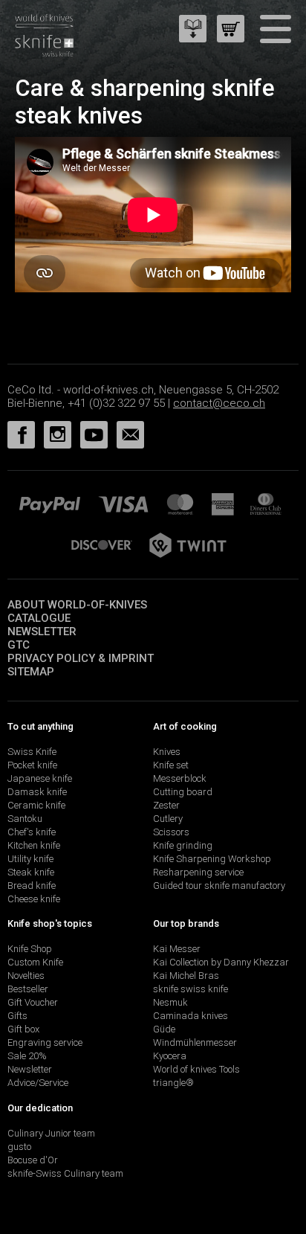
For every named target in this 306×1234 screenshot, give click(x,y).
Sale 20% (27, 1055)
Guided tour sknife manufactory (219, 885)
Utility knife (30, 858)
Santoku (24, 818)
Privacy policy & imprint (80, 658)
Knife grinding (182, 845)
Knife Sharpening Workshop (212, 858)
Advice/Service (37, 1082)
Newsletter (41, 631)
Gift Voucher (32, 1002)
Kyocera (169, 1055)
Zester (166, 805)
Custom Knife (35, 962)
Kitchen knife (33, 845)
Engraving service (44, 1042)
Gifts (17, 1015)
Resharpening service (198, 872)
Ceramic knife (36, 805)
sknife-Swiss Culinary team (65, 1173)
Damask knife (37, 791)
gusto (19, 1146)
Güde (164, 1029)
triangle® (173, 1082)
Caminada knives (190, 1015)
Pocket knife (32, 765)
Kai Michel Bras (186, 975)
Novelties (26, 975)
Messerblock (179, 778)
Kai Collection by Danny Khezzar (221, 962)
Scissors (171, 832)
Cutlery (168, 818)
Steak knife (30, 872)
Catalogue (39, 618)
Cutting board (182, 791)
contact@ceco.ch (219, 403)
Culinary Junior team (51, 1133)
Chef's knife (31, 832)
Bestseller (27, 988)
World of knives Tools (196, 1069)
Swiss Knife (31, 751)
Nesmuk (170, 1002)
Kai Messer (177, 948)
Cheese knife (33, 898)
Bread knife (31, 885)
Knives (166, 751)
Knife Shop (29, 948)
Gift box (23, 1029)
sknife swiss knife (190, 988)
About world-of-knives (77, 604)
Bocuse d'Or (32, 1160)
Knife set (171, 765)
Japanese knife (39, 778)
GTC (18, 645)
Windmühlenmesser (195, 1042)
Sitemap (30, 671)
